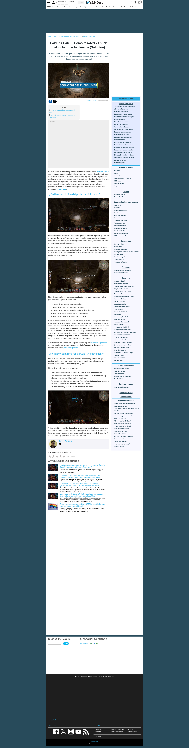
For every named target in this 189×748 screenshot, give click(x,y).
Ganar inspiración (120, 215)
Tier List (126, 191)
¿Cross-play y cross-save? (123, 416)
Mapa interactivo (126, 392)
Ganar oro (117, 208)
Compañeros (126, 241)
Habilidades (118, 181)
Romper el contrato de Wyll (123, 342)
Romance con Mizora (121, 273)
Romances (126, 267)
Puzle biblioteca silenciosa (123, 137)
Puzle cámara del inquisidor (123, 145)
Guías (70, 7)
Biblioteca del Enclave (121, 122)
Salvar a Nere (118, 314)
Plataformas (125, 7)
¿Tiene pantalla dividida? (122, 421)
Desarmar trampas (120, 225)
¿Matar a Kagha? (119, 301)
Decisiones (126, 278)
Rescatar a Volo (119, 254)
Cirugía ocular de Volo (121, 289)
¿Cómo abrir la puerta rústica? (124, 106)
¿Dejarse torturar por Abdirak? (124, 286)
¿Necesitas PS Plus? (120, 431)
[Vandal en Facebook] (56, 731)
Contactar (98, 731)
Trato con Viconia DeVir (121, 347)
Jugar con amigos (120, 418)
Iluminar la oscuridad (121, 233)
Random (109, 7)
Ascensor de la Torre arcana (123, 129)
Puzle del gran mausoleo (122, 132)
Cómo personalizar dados (122, 439)
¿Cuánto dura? (119, 446)
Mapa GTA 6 (71, 1)
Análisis (64, 7)
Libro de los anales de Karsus (124, 155)
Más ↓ (81, 2)
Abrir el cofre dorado (121, 109)
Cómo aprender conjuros (122, 387)
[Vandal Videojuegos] (94, 2)
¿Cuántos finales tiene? (122, 444)
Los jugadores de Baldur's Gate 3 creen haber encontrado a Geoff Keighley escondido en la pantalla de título (81, 495)
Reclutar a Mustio (119, 244)
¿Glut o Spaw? (119, 309)
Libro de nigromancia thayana (124, 117)
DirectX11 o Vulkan (120, 434)
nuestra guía (61, 189)
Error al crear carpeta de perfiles (124, 404)
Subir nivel (117, 205)
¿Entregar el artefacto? (121, 322)
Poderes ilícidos (119, 183)
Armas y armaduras (126, 365)
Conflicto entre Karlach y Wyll (124, 296)
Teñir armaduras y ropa (121, 368)
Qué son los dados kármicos (123, 436)
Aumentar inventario (120, 228)
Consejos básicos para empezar (126, 202)
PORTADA (50, 7)
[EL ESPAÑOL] (140, 2)
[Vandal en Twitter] (63, 731)
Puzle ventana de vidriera (122, 142)
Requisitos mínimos (120, 406)
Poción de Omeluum (120, 312)
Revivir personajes (120, 213)
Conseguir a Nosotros (121, 262)
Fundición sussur (120, 371)
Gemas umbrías (119, 140)
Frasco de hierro (119, 119)
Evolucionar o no (119, 358)
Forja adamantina (119, 374)
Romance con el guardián (122, 270)
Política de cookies (132, 731)
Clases (116, 173)
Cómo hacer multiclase (121, 429)
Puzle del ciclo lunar (121, 111)
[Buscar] (135, 2)
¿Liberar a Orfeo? (119, 355)
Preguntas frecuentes (126, 400)
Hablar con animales (120, 236)
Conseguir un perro (120, 249)
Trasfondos (117, 176)
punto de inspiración (70, 347)
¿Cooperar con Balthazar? (122, 330)
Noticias (57, 7)
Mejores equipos (119, 194)
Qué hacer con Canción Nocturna (125, 332)
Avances (91, 7)
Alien (66, 4)
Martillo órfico (118, 379)
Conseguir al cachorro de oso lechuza (126, 252)
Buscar (66, 643)
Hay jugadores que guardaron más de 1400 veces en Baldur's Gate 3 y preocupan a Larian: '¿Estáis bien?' (82, 466)
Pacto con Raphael (120, 299)
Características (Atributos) (122, 178)
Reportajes (83, 7)
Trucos (98, 7)
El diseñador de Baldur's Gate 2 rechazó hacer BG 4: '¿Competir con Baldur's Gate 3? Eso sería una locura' (79, 485)
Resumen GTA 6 (62, 1)
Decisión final (118, 360)
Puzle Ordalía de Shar (121, 134)
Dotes (116, 186)
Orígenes (117, 171)
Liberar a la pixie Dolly (121, 317)
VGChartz (98, 736)
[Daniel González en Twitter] (60, 444)
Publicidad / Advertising (117, 729)
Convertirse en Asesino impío (123, 353)
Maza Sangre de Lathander (123, 376)
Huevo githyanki (119, 319)
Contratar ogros (119, 259)
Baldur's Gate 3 (103, 171)
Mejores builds (119, 197)
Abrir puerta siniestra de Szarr (124, 157)
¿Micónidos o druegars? (122, 307)
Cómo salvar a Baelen (121, 127)
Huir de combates (119, 231)
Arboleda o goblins (120, 304)
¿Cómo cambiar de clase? (122, 426)
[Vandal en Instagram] (71, 731)
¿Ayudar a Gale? (119, 281)
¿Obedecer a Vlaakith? (121, 327)
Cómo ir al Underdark (121, 124)
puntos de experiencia (99, 342)
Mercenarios (118, 247)
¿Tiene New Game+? (120, 441)
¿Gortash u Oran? (120, 340)
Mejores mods (126, 396)
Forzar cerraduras (119, 223)
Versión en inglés (94, 741)
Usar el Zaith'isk (119, 324)
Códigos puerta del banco (123, 152)
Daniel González (92, 100)
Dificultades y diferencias (122, 423)
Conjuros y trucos (126, 384)
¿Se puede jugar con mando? (123, 413)
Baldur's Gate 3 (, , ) (89, 643)
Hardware (116, 7)
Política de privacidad (117, 731)
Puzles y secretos (126, 103)
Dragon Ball (61, 4)
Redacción (98, 729)
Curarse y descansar (120, 210)
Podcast (133, 7)
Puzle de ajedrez (119, 163)
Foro (103, 7)
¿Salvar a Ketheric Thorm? (122, 335)
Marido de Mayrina (120, 294)
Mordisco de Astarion (121, 284)
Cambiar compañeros (121, 257)
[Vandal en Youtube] (78, 731)
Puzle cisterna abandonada (123, 150)
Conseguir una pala (120, 220)
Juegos (76, 7)
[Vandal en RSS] (86, 731)
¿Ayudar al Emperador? (121, 337)
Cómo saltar (118, 218)
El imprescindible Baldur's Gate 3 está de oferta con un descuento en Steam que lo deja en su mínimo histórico (80, 476)
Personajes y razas (126, 167)
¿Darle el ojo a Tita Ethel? (122, 291)
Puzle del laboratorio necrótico (124, 147)
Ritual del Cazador (120, 350)
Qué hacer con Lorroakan (122, 345)
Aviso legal (130, 729)
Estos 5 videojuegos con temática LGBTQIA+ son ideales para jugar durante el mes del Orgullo (82, 505)
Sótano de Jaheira (120, 160)
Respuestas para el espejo (123, 114)
